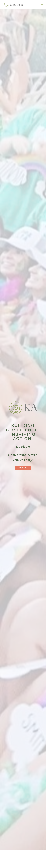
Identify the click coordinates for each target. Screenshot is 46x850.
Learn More (23, 468)
